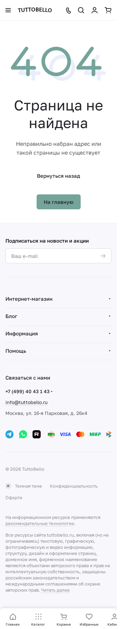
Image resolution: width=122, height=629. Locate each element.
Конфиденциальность (74, 486)
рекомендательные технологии (39, 523)
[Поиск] (81, 10)
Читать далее (55, 590)
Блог (11, 316)
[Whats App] (23, 434)
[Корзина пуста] (108, 10)
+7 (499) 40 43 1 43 (27, 391)
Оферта (13, 497)
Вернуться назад (58, 176)
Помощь (15, 351)
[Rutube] (37, 434)
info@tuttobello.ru (26, 402)
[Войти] (94, 10)
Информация (21, 333)
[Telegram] (9, 434)
